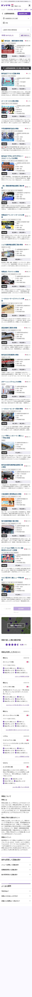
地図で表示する (25, 35)
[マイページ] (29, 5)
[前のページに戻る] (2, 13)
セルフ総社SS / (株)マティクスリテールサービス (17, 729)
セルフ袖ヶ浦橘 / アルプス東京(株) (21, 787)
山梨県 (25, 9)
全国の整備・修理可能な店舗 (14, 9)
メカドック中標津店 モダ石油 (22, 676)
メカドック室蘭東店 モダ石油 (22, 756)
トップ (3, 9)
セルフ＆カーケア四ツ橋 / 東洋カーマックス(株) (17, 705)
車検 (6, 23)
